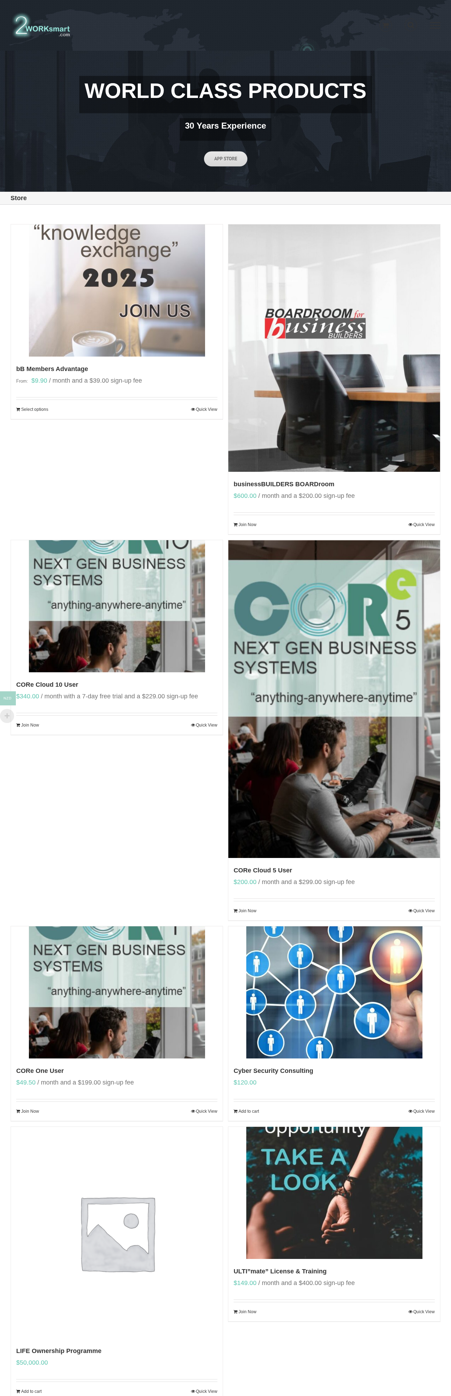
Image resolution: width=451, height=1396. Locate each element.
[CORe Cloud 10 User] (117, 606)
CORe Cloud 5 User (263, 870)
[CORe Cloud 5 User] (334, 699)
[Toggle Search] (411, 25)
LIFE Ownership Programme (58, 1350)
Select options (34, 409)
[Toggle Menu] (435, 25)
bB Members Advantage (52, 368)
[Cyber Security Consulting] (334, 992)
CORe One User (40, 1070)
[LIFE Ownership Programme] (117, 1233)
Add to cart (249, 1111)
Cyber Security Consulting (273, 1070)
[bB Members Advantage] (117, 290)
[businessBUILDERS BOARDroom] (334, 347)
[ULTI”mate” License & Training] (334, 1193)
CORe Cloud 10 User (47, 684)
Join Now (248, 524)
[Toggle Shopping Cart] (385, 25)
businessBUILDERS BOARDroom (284, 484)
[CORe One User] (117, 992)
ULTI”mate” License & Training (280, 1271)
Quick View (206, 409)
